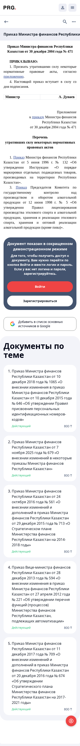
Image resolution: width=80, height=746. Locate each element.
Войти (40, 286)
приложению (14, 76)
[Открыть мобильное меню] (72, 8)
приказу (38, 117)
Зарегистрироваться (40, 301)
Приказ (18, 157)
